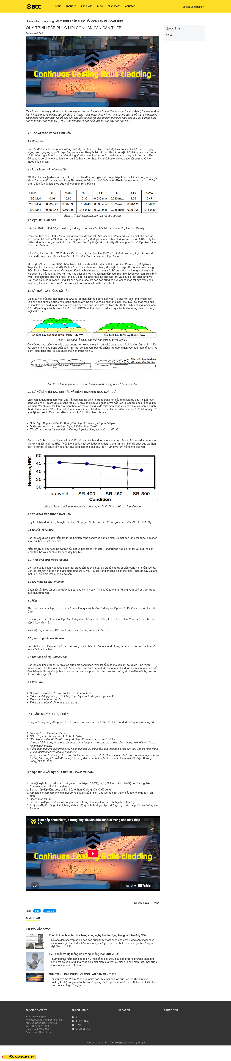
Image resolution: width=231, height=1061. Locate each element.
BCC (77, 1017)
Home (58, 6)
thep (37, 911)
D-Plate (169, 35)
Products (86, 6)
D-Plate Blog (82, 1021)
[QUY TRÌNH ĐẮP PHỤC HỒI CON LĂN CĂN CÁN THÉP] (35, 977)
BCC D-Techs (151, 903)
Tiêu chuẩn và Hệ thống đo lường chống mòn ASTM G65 (84, 954)
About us (71, 6)
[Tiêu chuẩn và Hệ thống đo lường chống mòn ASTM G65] (35, 961)
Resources (114, 6)
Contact (130, 6)
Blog (100, 6)
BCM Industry (82, 1029)
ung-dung (50, 911)
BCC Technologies (114, 1042)
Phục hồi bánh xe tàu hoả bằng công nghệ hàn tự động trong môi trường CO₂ (97, 935)
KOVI (78, 1025)
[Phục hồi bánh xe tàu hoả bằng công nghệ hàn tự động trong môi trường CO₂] (35, 941)
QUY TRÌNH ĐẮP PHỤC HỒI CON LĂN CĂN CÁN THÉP (82, 974)
